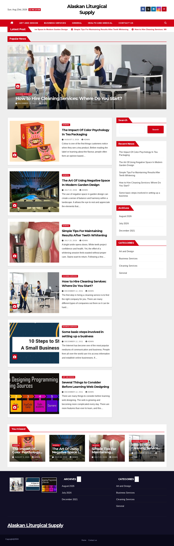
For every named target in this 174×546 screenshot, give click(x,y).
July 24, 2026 (71, 190)
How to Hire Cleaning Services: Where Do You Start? (68, 98)
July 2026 (124, 223)
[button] (165, 23)
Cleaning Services (23, 94)
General (77, 23)
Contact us (126, 23)
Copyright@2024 (11, 539)
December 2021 (127, 231)
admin (44, 103)
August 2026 (125, 216)
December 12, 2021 (27, 103)
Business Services (55, 23)
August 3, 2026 (72, 140)
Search (122, 120)
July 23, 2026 (71, 241)
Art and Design (28, 23)
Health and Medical (100, 23)
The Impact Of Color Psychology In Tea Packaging (26, 452)
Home (84, 540)
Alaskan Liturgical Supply (35, 525)
